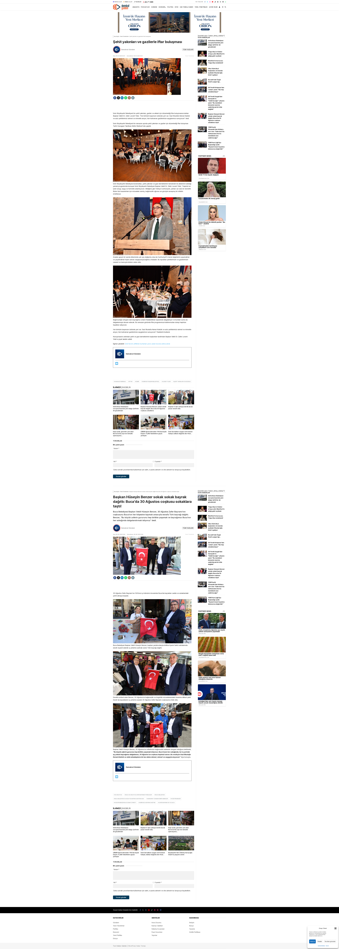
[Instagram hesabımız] (209, 2)
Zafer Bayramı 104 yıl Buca (167, 802)
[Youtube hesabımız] (212, 2)
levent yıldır (167, 381)
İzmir (137, 381)
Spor (176, 7)
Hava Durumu (156, 923)
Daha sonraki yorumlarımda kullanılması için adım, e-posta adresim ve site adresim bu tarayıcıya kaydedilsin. (152, 470)
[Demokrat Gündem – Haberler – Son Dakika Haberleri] (121, 9)
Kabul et (312, 941)
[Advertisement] (153, 106)
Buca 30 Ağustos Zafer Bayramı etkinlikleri (139, 794)
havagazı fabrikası (120, 381)
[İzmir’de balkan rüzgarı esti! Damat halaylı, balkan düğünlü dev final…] (181, 422)
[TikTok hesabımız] (215, 2)
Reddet (320, 941)
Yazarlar (192, 929)
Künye (327, 945)
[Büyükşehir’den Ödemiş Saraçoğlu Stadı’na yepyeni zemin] (181, 843)
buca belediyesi (160, 794)
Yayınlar (154, 935)
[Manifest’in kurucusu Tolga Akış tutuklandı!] (202, 65)
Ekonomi (162, 7)
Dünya (115, 938)
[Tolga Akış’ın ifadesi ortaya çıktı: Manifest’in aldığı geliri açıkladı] (202, 56)
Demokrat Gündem (128, 49)
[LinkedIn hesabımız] (223, 2)
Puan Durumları (157, 932)
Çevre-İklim (213, 7)
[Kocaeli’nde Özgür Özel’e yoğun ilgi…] (202, 84)
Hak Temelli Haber (186, 7)
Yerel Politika (117, 935)
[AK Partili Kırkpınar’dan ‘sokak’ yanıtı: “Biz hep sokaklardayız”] (202, 92)
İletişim (191, 923)
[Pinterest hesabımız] (217, 2)
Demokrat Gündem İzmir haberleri (158, 798)
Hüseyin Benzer (176, 798)
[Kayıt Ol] (220, 7)
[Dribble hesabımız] (220, 2)
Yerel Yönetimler (201, 7)
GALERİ (118, 1)
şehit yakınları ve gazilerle (182, 381)
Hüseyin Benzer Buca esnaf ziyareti (125, 802)
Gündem (154, 7)
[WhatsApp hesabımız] (225, 2)
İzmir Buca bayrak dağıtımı (147, 802)
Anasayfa (136, 7)
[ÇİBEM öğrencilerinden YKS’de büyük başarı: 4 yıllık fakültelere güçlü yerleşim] (153, 422)
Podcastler (145, 7)
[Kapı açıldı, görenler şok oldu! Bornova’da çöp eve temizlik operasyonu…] (126, 422)
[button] (335, 928)
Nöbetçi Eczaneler (158, 929)
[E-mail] (116, 364)
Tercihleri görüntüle (330, 941)
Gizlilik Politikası (321, 945)
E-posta (158, 461)
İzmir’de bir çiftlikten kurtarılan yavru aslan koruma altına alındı (147, 344)
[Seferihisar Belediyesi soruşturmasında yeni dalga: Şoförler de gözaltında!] (126, 397)
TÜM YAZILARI (188, 49)
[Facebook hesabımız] (140, 910)
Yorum (116, 448)
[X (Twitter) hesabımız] (207, 2)
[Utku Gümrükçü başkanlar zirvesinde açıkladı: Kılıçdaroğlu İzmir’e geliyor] (202, 73)
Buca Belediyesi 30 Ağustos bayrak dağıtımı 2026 (129, 798)
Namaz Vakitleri (157, 926)
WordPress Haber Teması (137, 946)
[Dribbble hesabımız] (157, 910)
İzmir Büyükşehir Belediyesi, (151, 381)
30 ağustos (118, 794)
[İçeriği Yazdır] (132, 97)
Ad (115, 461)
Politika (170, 7)
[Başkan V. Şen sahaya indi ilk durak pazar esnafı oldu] (181, 397)
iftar (130, 381)
